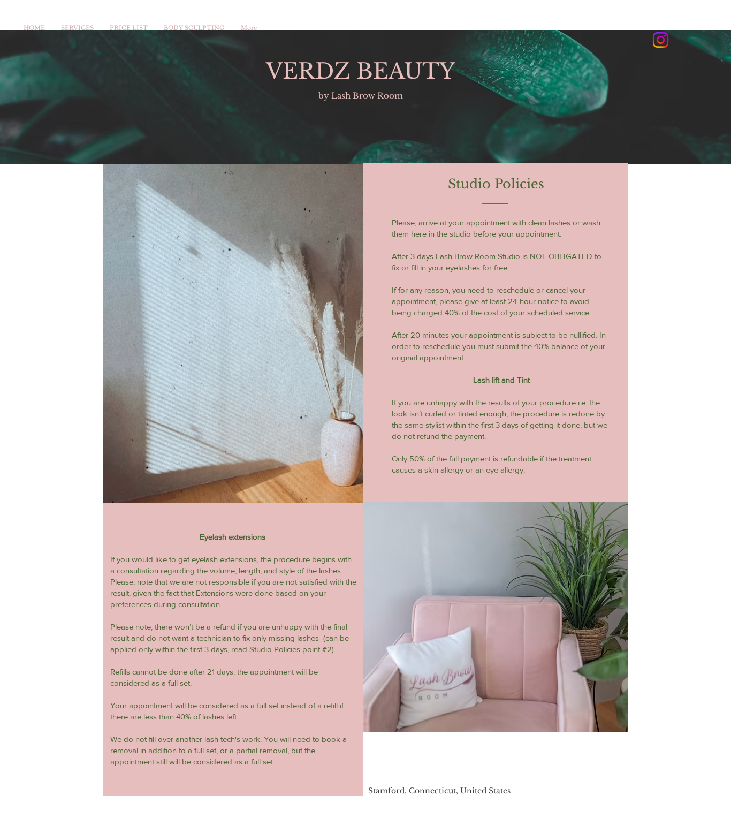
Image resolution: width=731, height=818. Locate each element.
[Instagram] (660, 39)
